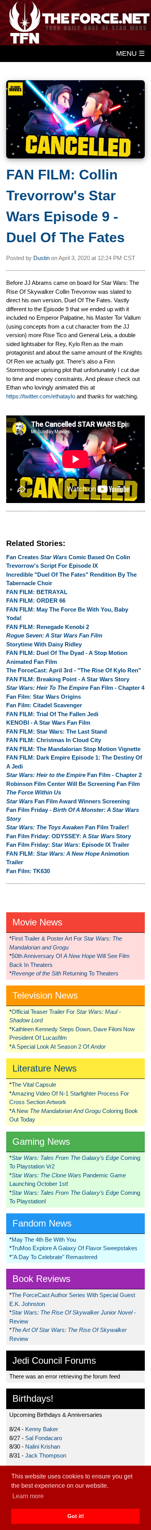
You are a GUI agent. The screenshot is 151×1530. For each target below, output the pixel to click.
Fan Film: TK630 (28, 871)
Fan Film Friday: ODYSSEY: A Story (68, 836)
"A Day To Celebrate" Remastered (54, 1257)
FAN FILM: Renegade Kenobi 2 (47, 627)
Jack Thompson (45, 1455)
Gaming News (41, 1141)
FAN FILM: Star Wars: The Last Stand (56, 731)
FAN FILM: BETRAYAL (36, 592)
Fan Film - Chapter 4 (75, 687)
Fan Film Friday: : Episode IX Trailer (67, 844)
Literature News (44, 1068)
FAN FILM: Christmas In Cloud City (53, 740)
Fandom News (42, 1223)
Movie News (37, 922)
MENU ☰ (130, 53)
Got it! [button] (75, 1516)
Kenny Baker (41, 1429)
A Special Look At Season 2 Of (59, 1046)
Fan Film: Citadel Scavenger (44, 705)
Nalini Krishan (42, 1446)
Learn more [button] (28, 1496)
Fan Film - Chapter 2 (74, 775)
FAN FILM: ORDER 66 (35, 600)
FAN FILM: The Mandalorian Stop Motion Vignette (73, 749)
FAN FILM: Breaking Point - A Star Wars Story (67, 679)
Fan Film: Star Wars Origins (43, 696)
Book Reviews (41, 1278)
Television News (45, 995)
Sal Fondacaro (43, 1438)
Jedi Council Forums (54, 1360)
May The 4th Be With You (44, 1239)
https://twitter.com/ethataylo (40, 396)
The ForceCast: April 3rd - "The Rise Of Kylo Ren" (73, 670)
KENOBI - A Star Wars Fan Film (48, 722)
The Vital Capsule (34, 1084)
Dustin (41, 258)
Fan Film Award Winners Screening (68, 801)
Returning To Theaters (65, 973)
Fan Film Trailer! (67, 827)
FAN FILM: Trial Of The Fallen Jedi (52, 714)
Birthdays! (32, 1398)
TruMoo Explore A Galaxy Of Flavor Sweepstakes (74, 1248)
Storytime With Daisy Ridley (44, 644)
